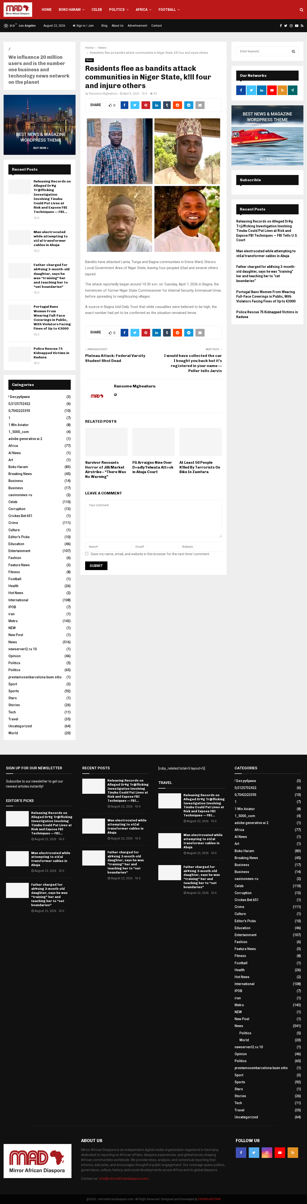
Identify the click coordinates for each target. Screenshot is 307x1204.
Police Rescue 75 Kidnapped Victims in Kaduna (51, 353)
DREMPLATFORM (209, 1199)
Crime (13, 523)
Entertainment (19, 551)
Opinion (14, 656)
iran (11, 614)
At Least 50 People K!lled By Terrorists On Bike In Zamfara (199, 467)
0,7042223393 (19, 411)
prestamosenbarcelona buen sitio (35, 677)
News (89, 60)
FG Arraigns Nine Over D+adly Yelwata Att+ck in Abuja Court (152, 467)
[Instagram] (267, 1152)
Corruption (16, 509)
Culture (14, 530)
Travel (13, 719)
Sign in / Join (85, 25)
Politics (117, 10)
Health (13, 586)
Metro (13, 621)
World (13, 733)
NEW (12, 628)
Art (10, 460)
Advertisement (137, 25)
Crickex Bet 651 (20, 516)
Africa (142, 10)
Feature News (19, 565)
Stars (12, 698)
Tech (12, 712)
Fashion (14, 558)
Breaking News (20, 474)
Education (16, 544)
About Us (118, 25)
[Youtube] (280, 1152)
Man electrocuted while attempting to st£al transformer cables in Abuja (51, 238)
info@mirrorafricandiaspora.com (124, 1178)
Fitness (14, 572)
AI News (14, 453)
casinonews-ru (20, 495)
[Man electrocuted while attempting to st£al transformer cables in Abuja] (19, 237)
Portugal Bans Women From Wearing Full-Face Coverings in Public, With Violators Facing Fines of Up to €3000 (52, 318)
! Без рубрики (19, 397)
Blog (104, 25)
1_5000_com (18, 432)
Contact (156, 25)
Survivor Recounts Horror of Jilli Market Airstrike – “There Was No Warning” (105, 469)
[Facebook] (241, 1152)
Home (47, 10)
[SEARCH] (293, 51)
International (18, 600)
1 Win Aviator (18, 425)
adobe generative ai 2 (25, 439)
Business (15, 481)
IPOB (12, 607)
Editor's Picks (19, 537)
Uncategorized (20, 726)
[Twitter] (254, 1152)
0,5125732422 (19, 404)
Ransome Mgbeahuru (103, 93)
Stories (14, 705)
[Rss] (293, 1152)
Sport (12, 684)
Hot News (15, 593)
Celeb (97, 10)
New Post (15, 635)
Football (167, 10)
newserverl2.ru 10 (22, 649)
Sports (13, 691)
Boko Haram (70, 10)
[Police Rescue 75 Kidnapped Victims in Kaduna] (19, 354)
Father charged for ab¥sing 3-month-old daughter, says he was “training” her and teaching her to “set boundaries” (52, 276)
